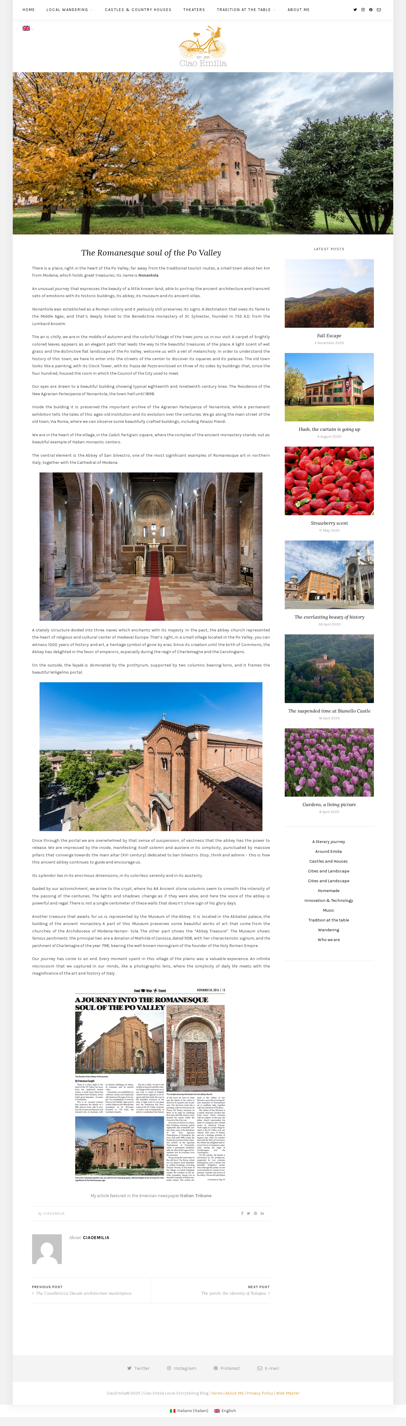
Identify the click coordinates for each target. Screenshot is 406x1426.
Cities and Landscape (328, 871)
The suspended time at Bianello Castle (329, 711)
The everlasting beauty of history (329, 617)
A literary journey (328, 841)
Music (328, 910)
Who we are (329, 939)
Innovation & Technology (328, 900)
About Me (299, 9)
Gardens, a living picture (329, 804)
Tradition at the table (244, 9)
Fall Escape (329, 335)
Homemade (328, 890)
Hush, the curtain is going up (329, 429)
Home (29, 9)
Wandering (328, 929)
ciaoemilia (54, 1213)
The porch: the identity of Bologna (234, 1293)
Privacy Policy (259, 1393)
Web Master (288, 1393)
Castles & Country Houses (138, 9)
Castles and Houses (328, 861)
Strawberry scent (329, 523)
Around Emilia (328, 851)
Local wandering (67, 9)
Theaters (194, 9)
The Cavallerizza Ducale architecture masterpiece (83, 1293)
